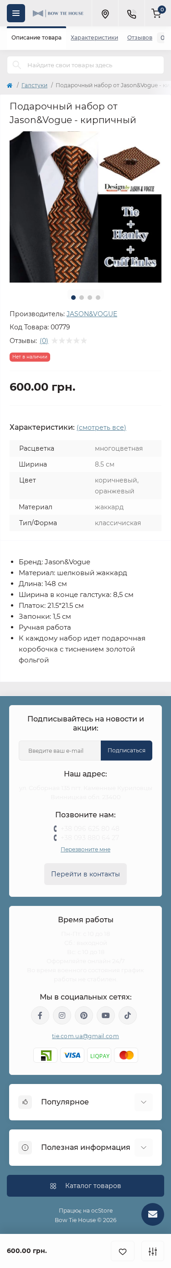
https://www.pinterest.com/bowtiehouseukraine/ (84, 1015)
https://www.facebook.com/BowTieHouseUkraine (40, 1015)
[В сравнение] (152, 1251)
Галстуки (34, 85)
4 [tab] (98, 297)
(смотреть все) (101, 427)
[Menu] (16, 13)
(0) (44, 341)
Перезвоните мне (85, 849)
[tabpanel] (85, 207)
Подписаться (126, 750)
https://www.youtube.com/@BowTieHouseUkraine (106, 1015)
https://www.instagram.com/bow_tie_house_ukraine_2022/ (62, 1015)
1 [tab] (73, 297)
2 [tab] (81, 297)
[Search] (17, 65)
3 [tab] (90, 297)
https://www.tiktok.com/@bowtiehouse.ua (128, 1015)
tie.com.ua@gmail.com (85, 1036)
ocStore (102, 1210)
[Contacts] (131, 13)
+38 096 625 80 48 (90, 829)
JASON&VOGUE (92, 314)
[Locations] (105, 13)
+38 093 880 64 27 (90, 838)
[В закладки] (123, 1251)
